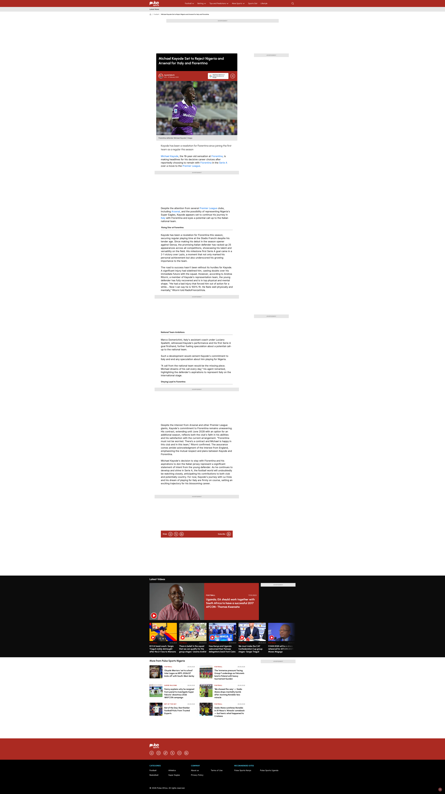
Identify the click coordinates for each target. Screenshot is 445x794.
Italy (163, 218)
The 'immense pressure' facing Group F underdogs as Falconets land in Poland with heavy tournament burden (229, 674)
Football (188, 3)
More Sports (237, 3)
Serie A (223, 162)
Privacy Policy (197, 775)
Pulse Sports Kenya (242, 770)
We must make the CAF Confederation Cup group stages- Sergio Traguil (250, 649)
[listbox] (222, 638)
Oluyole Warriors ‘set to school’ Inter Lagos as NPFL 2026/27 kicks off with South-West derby (179, 673)
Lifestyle (264, 3)
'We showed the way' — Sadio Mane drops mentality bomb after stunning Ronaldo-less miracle (228, 693)
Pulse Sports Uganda (269, 770)
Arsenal (176, 211)
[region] (222, 638)
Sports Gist (252, 3)
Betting (200, 3)
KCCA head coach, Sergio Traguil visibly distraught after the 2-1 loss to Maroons (162, 649)
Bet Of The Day (170, 704)
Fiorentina (217, 156)
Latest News (154, 9)
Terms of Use (216, 770)
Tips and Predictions (217, 3)
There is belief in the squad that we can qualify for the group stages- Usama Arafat (192, 649)
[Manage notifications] (440, 789)
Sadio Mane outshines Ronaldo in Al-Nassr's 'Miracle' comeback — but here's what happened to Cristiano (229, 712)
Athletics (172, 770)
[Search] (293, 3)
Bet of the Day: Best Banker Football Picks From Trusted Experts (177, 711)
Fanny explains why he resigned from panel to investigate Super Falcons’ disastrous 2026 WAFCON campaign (179, 693)
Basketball (153, 775)
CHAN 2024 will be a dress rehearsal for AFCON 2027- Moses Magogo (281, 649)
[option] (163, 639)
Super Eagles (174, 775)
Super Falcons (170, 685)
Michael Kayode (169, 156)
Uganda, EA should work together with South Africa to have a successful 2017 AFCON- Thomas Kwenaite (230, 603)
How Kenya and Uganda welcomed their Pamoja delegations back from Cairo (222, 649)
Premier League (191, 166)
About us (195, 770)
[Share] (232, 76)
